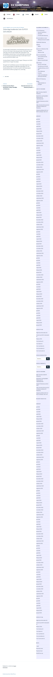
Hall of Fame (39, 62)
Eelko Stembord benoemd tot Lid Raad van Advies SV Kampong (42, 106)
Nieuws (7, 76)
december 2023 (39, 191)
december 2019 (39, 298)
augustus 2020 (39, 282)
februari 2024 (39, 186)
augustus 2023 (39, 200)
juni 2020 (38, 284)
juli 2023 (38, 203)
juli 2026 (38, 119)
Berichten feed (39, 648)
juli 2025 (38, 148)
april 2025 (38, 152)
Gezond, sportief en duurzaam (42, 335)
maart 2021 (38, 267)
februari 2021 (39, 270)
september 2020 (40, 279)
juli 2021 (38, 258)
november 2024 (39, 164)
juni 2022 (38, 231)
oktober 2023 (39, 195)
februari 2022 (39, 241)
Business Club (41, 52)
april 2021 (38, 265)
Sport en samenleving (41, 54)
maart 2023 (38, 212)
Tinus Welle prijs (41, 71)
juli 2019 (38, 310)
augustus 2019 (39, 308)
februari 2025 (39, 157)
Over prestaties (39, 348)
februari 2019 (39, 322)
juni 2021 (38, 260)
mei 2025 (38, 150)
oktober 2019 (39, 303)
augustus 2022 (39, 229)
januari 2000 (39, 325)
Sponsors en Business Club (42, 48)
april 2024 (38, 181)
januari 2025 (39, 159)
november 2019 (39, 301)
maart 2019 (38, 320)
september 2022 (40, 227)
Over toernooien (39, 350)
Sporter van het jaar (42, 64)
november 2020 (39, 274)
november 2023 (39, 193)
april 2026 (38, 126)
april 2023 (38, 210)
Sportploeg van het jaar (43, 66)
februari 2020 (39, 294)
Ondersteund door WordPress (9, 674)
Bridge (37, 81)
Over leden (38, 343)
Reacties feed (39, 650)
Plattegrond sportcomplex (43, 39)
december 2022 (39, 219)
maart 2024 (38, 183)
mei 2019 (38, 315)
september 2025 (40, 143)
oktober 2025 (39, 140)
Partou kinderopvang (42, 56)
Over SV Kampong (40, 30)
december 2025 (39, 136)
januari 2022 (38, 243)
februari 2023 (39, 215)
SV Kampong (20, 5)
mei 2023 (38, 207)
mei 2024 (38, 179)
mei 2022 (38, 234)
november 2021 (39, 248)
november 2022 (39, 222)
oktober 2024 (39, 167)
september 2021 (39, 253)
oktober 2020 (39, 277)
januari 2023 (38, 217)
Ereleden (40, 73)
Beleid (39, 46)
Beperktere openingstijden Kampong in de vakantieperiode (42, 97)
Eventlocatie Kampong (43, 35)
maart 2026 (38, 128)
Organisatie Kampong (41, 42)
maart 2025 (38, 155)
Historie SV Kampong (41, 78)
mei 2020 (38, 286)
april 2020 (38, 289)
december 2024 (39, 162)
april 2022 (38, 236)
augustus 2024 (39, 171)
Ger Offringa (20, 27)
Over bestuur (39, 341)
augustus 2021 (39, 255)
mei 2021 (38, 262)
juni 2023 (38, 205)
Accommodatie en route (41, 38)
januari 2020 (39, 296)
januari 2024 (39, 188)
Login (37, 646)
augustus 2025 (39, 145)
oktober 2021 (39, 250)
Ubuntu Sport (40, 58)
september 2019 (39, 306)
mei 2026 (38, 124)
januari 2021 (38, 272)
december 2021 (39, 246)
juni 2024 (38, 176)
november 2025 (39, 138)
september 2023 (40, 198)
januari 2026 (39, 133)
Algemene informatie (41, 332)
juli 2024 (38, 174)
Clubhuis (38, 44)
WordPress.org (39, 653)
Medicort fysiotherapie (43, 60)
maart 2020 (38, 291)
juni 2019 (38, 313)
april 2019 (38, 317)
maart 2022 (38, 238)
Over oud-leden (39, 346)
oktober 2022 (39, 224)
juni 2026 (38, 121)
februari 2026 (39, 131)
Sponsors (40, 50)
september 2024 (40, 169)
